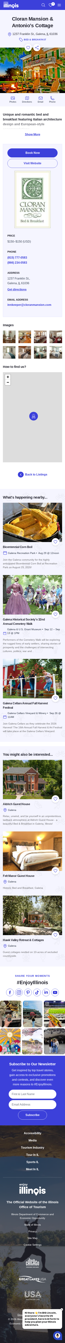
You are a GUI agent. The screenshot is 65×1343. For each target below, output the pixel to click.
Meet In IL (32, 1169)
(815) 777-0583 (17, 257)
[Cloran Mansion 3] (40, 337)
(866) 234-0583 (17, 262)
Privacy (32, 1231)
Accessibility (32, 1133)
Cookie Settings (33, 1244)
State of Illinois (32, 1224)
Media (33, 1140)
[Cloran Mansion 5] (9, 352)
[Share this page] (36, 47)
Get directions (17, 289)
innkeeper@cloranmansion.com (29, 304)
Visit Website (32, 163)
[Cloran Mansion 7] (40, 352)
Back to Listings (36, 474)
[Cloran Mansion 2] (24, 337)
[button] (33, 416)
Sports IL (32, 1162)
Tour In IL (32, 1154)
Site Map (32, 1238)
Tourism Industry (32, 1147)
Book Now (32, 152)
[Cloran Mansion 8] (55, 352)
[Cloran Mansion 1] (9, 337)
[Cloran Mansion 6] (24, 352)
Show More (32, 134)
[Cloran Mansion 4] (55, 337)
